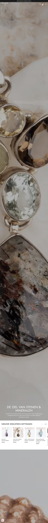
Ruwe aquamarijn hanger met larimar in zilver (40, 441)
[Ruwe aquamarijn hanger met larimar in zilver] (41, 432)
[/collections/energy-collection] (24, 211)
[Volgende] (34, 1)
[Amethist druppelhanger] (7, 432)
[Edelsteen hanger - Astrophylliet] (18, 432)
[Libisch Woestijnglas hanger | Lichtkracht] (29, 432)
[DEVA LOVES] (5, 4)
